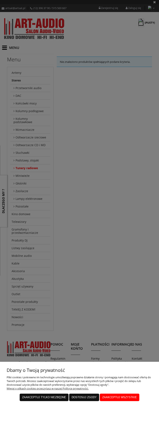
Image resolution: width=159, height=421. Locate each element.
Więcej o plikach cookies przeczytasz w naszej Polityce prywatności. (48, 388)
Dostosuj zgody (84, 397)
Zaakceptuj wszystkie (119, 397)
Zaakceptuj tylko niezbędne (44, 397)
